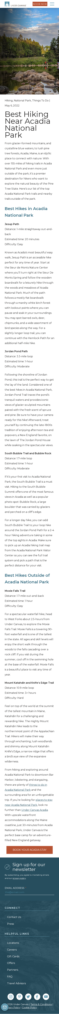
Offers (11, 963)
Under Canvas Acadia (34, 810)
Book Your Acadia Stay (29, 849)
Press (10, 923)
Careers (12, 949)
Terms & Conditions (41, 1004)
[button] (52, 4)
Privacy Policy (12, 1007)
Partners (12, 969)
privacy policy (19, 878)
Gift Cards (13, 956)
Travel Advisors (16, 983)
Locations (13, 942)
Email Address (15, 888)
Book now (40, 4)
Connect (12, 907)
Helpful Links (17, 933)
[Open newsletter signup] (4, 1007)
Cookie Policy (29, 1007)
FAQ (9, 976)
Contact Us (14, 917)
